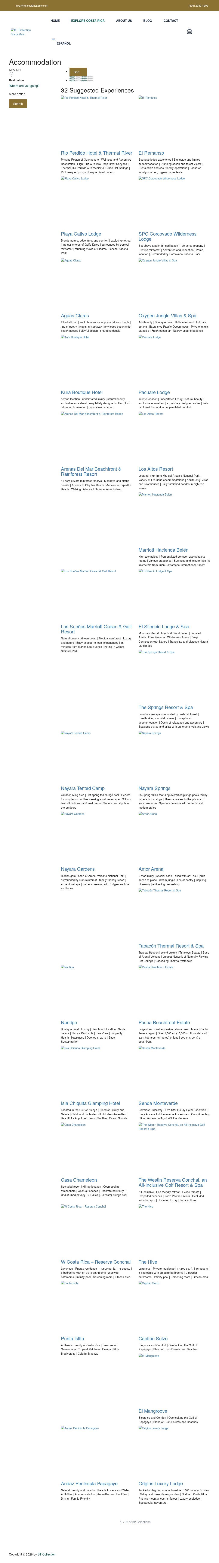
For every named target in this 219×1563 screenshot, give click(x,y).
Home (55, 20)
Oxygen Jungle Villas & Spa (167, 315)
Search (18, 104)
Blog (147, 20)
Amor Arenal (151, 868)
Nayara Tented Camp (83, 788)
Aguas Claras (75, 315)
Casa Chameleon (79, 1179)
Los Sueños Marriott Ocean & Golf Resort (96, 629)
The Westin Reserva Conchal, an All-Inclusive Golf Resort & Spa (173, 1182)
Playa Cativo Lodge (81, 233)
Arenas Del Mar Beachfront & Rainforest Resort (91, 471)
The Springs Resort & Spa (166, 707)
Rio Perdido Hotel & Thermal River (96, 152)
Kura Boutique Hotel (82, 392)
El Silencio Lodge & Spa (164, 626)
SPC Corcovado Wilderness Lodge (168, 236)
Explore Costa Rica (88, 20)
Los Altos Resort (156, 468)
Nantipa (69, 1022)
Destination (16, 80)
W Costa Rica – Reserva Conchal (96, 1261)
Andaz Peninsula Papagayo (89, 1483)
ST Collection (47, 1554)
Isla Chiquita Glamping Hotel (90, 1103)
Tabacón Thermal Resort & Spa (171, 945)
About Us (124, 20)
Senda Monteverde (158, 1103)
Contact (171, 20)
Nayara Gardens (78, 868)
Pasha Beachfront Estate (164, 1022)
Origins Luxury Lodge (161, 1483)
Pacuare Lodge (154, 392)
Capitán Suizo (153, 1338)
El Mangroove (153, 1410)
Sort (77, 72)
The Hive (148, 1261)
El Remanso (151, 152)
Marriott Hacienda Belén (163, 549)
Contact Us (203, 34)
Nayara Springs (154, 788)
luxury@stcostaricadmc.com (32, 5)
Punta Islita (72, 1338)
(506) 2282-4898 (198, 5)
